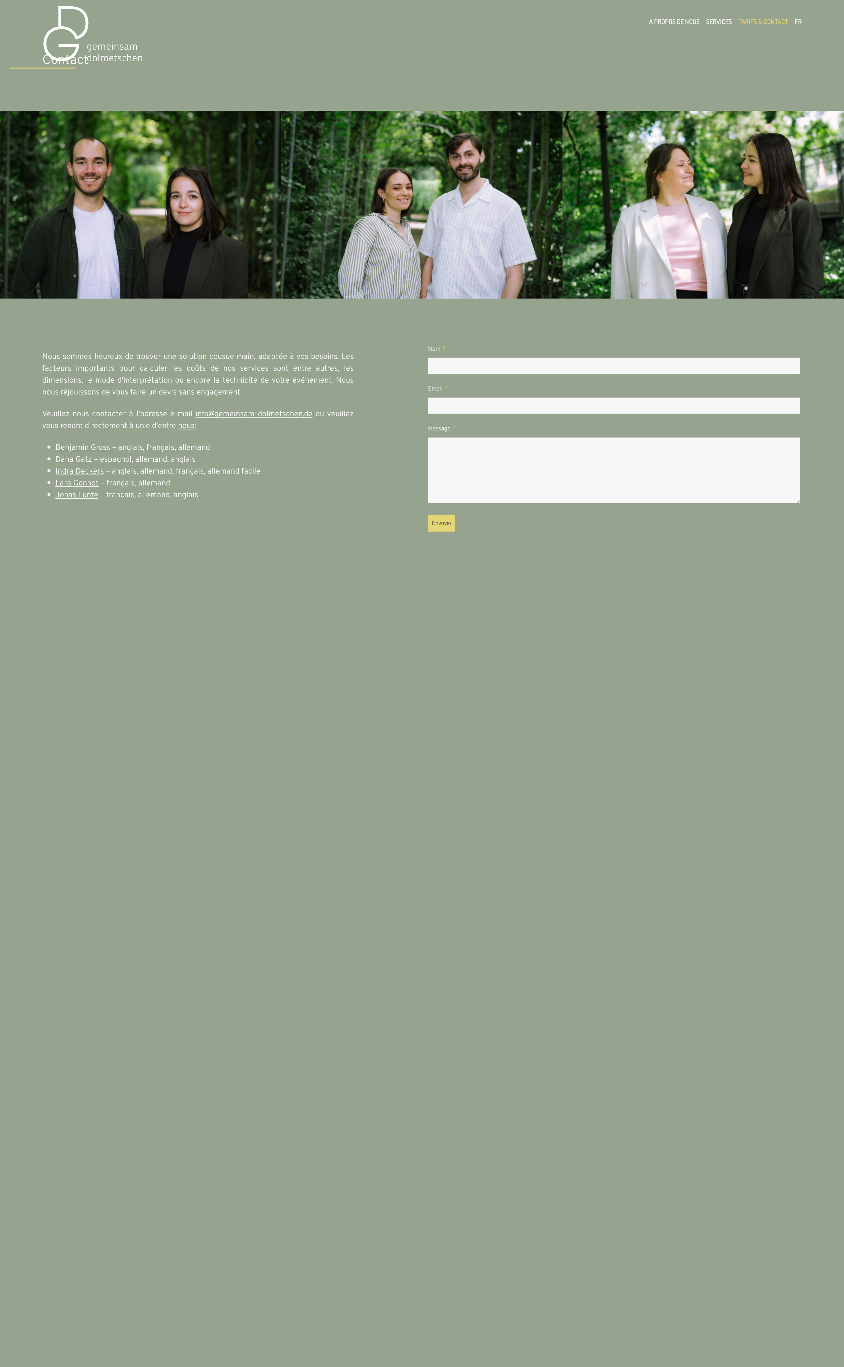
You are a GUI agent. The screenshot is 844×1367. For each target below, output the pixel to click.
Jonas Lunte (76, 495)
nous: (187, 426)
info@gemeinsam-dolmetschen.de (254, 414)
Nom (436, 349)
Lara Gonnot (77, 483)
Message (442, 429)
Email (438, 389)
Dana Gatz (73, 460)
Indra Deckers (79, 472)
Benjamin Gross (82, 448)
